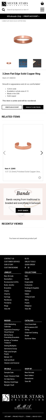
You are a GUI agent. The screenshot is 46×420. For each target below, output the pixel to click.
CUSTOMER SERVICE (12, 262)
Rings (6, 306)
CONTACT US (9, 259)
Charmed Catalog (31, 333)
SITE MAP (8, 416)
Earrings (7, 297)
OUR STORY (8, 265)
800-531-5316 (37, 416)
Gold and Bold (9, 360)
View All (7, 309)
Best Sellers (29, 375)
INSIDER (7, 321)
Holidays (28, 291)
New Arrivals (8, 276)
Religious (28, 306)
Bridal (27, 279)
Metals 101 (8, 357)
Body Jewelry (9, 285)
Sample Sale (9, 372)
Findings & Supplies (32, 288)
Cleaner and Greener (11, 363)
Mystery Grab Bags (11, 382)
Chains (6, 291)
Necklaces (8, 300)
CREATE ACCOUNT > (31, 16)
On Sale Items (9, 379)
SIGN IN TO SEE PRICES (33, 107)
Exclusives (28, 285)
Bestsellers (8, 279)
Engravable (29, 282)
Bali (26, 276)
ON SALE (7, 369)
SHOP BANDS (23, 210)
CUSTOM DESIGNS (11, 268)
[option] (23, 40)
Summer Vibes (30, 339)
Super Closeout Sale (11, 376)
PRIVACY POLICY (18, 416)
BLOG (27, 259)
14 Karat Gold (30, 297)
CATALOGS (29, 321)
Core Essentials (30, 324)
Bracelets (7, 288)
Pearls (27, 303)
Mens (27, 300)
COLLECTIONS (30, 272)
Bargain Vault (9, 385)
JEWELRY (7, 272)
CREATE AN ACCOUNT (12, 107)
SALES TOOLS (30, 262)
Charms (7, 294)
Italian (27, 294)
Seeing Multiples (10, 346)
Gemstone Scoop (10, 349)
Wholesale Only (14, 16)
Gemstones (29, 378)
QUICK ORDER (30, 265)
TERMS (28, 416)
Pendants (7, 303)
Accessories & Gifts (11, 282)
